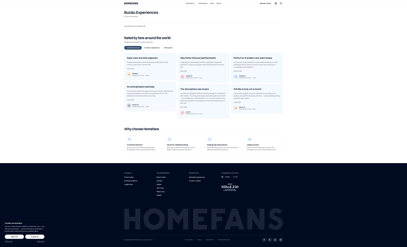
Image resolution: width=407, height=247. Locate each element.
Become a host (265, 3)
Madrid (159, 195)
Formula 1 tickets (195, 181)
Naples (159, 184)
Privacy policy (129, 177)
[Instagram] (281, 240)
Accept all (34, 237)
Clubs (212, 3)
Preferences (8, 241)
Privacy (199, 240)
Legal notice (128, 184)
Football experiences (133, 48)
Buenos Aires (161, 177)
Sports (218, 3)
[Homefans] (131, 3)
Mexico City (161, 192)
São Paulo (160, 188)
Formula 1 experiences (152, 48)
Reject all (14, 237)
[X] (270, 240)
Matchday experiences (197, 177)
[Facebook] (264, 240)
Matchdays (190, 3)
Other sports (168, 48)
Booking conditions (130, 181)
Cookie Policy (209, 240)
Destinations (202, 3)
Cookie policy (40, 241)
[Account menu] (281, 3)
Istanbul (159, 181)
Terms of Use (189, 240)
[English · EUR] (276, 3)
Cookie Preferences (224, 240)
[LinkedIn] (275, 240)
